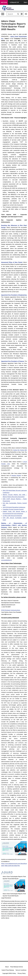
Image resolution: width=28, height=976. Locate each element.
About (7, 967)
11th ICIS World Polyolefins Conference (14, 507)
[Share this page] (26, 13)
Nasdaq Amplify (16, 475)
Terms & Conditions (20, 970)
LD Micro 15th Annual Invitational (12, 515)
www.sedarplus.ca (6, 560)
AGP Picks (4, 2)
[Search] (18, 14)
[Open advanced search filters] (21, 14)
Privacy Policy (22, 973)
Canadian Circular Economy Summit (13, 509)
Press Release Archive (16, 967)
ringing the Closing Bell (20, 450)
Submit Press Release (8, 970)
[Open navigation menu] (2, 13)
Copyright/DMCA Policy (9, 973)
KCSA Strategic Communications (10, 610)
